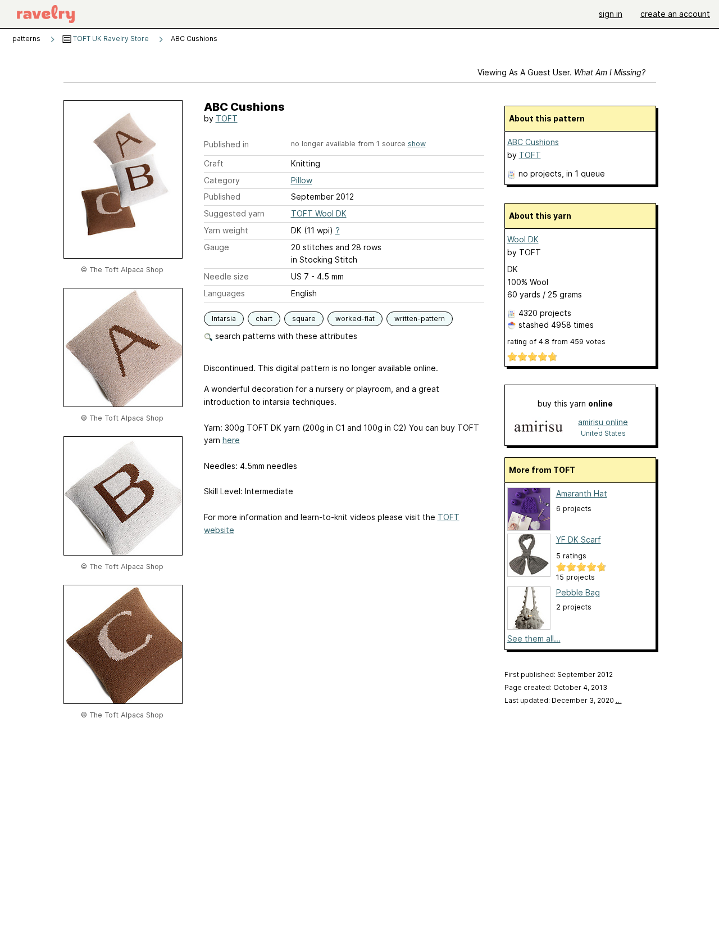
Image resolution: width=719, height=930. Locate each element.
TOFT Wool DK (319, 213)
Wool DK (523, 239)
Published (222, 196)
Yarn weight (226, 230)
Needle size (226, 276)
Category (222, 180)
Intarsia (224, 318)
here (231, 440)
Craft (214, 163)
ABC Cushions (533, 142)
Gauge (216, 247)
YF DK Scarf (578, 539)
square (304, 318)
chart (264, 318)
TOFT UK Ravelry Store (110, 38)
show (417, 143)
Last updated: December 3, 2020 (563, 700)
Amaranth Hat (581, 493)
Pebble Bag (578, 592)
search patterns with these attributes (285, 336)
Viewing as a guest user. (561, 72)
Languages (224, 293)
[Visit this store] (539, 427)
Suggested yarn (234, 213)
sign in (610, 14)
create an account (675, 14)
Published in (226, 144)
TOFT (227, 118)
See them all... (534, 638)
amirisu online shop (603, 423)
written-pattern (419, 318)
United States (603, 433)
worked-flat (355, 318)
